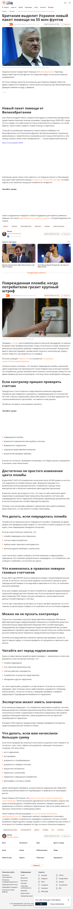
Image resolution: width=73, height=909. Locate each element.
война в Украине (59, 226)
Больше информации (57, 904)
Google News (63, 879)
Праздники (58, 858)
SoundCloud (63, 885)
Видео (52, 7)
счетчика (15, 343)
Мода (56, 850)
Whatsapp (44, 891)
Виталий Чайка (12, 837)
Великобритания (26, 226)
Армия (21, 7)
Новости (13, 7)
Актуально (23, 843)
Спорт (36, 7)
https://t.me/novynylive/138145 (12, 143)
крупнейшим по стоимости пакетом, (35, 218)
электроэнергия (26, 830)
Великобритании (46, 72)
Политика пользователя (7, 876)
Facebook (44, 888)
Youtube (44, 875)
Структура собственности (26, 887)
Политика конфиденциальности (10, 881)
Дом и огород (59, 843)
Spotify (61, 882)
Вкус (38, 843)
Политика (40, 858)
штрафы (45, 830)
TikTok (61, 875)
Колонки (43, 7)
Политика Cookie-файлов (8, 891)
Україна (6, 7)
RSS (60, 888)
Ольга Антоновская (14, 234)
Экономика (28, 7)
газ (53, 830)
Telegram (44, 879)
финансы (38, 226)
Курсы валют (25, 893)
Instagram (44, 885)
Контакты (24, 881)
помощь (47, 226)
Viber (43, 882)
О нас (23, 875)
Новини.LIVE (24, 358)
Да (41, 904)
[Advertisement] (34, 98)
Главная (4, 11)
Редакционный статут (10, 884)
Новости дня (7, 858)
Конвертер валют (27, 896)
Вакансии (24, 878)
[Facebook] (8, 236)
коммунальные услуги (10, 830)
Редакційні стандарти (10, 887)
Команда (24, 891)
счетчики (60, 830)
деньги (6, 226)
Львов (21, 850)
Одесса (22, 858)
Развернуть (36, 865)
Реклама (24, 883)
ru (65, 3)
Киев (4, 850)
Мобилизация (41, 850)
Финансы (12, 11)
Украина (14, 226)
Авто (4, 843)
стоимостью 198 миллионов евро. (46, 180)
